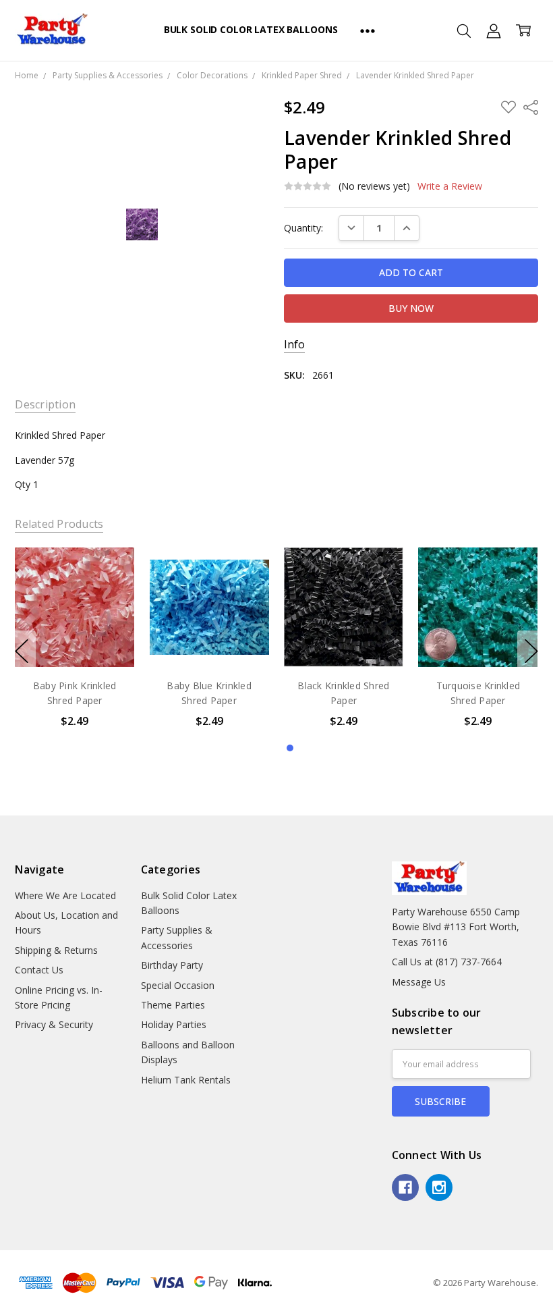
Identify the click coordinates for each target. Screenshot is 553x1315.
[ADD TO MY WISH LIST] (110, 592)
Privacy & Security (54, 1024)
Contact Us (39, 969)
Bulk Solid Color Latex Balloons (251, 29)
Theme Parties (173, 1004)
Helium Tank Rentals (186, 1079)
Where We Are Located (65, 895)
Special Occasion (177, 985)
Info (294, 345)
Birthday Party (172, 965)
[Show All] (367, 30)
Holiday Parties (173, 1024)
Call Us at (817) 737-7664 (447, 961)
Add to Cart (74, 609)
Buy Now (74, 639)
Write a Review (449, 186)
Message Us (419, 981)
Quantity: (303, 227)
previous (21, 651)
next (531, 651)
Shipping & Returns (56, 950)
